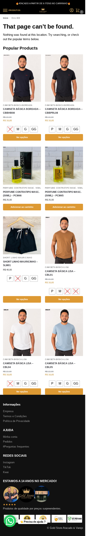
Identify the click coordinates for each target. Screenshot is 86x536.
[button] (78, 11)
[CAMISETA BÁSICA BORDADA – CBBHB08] (22, 78)
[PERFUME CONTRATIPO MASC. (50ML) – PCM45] (64, 166)
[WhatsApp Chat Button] (10, 521)
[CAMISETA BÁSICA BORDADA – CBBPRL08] (64, 78)
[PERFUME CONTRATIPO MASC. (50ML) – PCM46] (22, 166)
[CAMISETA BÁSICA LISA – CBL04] (22, 332)
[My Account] (71, 10)
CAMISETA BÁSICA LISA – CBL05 (60, 365)
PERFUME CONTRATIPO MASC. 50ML (22, 188)
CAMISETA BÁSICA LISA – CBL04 (18, 365)
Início (5, 18)
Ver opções (22, 137)
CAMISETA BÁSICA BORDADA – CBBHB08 (22, 111)
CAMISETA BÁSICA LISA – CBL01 (60, 273)
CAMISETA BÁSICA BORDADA (17, 105)
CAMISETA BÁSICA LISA (57, 267)
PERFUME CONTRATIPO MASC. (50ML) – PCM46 (21, 194)
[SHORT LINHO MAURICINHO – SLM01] (22, 235)
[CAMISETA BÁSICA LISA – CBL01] (64, 240)
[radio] (10, 129)
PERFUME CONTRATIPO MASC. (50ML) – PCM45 (63, 194)
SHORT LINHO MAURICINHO (17, 258)
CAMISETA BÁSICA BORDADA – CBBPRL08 (64, 111)
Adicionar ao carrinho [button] (22, 207)
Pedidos (7, 441)
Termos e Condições (15, 416)
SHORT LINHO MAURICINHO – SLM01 (20, 263)
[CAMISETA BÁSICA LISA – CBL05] (64, 332)
